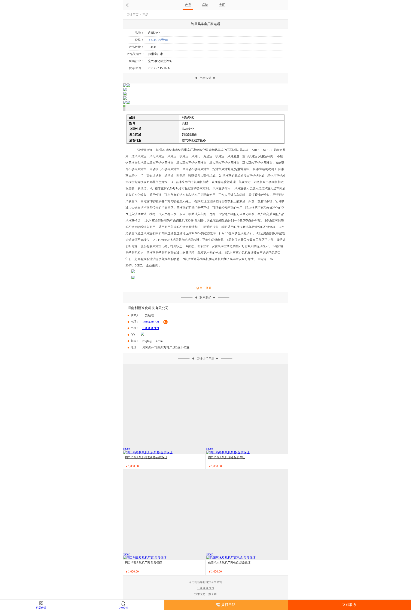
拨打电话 (228, 605)
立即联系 (349, 605)
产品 (188, 5)
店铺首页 (132, 14)
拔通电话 (165, 322)
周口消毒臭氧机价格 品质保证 (226, 457)
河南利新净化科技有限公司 (148, 308)
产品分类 (41, 607)
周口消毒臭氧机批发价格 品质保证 (146, 457)
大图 (222, 5)
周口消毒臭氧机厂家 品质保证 (143, 562)
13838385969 (150, 328)
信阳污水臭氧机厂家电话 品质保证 (229, 562)
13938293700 (150, 321)
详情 (205, 5)
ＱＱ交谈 (123, 607)
